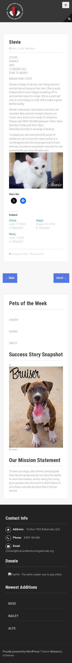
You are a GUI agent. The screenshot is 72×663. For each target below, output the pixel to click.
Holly (61, 277)
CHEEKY (13, 319)
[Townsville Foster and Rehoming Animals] (15, 10)
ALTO (12, 628)
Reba (10, 277)
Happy (39, 220)
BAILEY (13, 616)
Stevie (12, 220)
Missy (12, 234)
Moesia (54, 651)
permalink (38, 254)
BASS (12, 603)
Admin (31, 48)
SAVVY (13, 343)
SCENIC (13, 331)
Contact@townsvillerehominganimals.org (30, 550)
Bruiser (13, 449)
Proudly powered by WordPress (21, 651)
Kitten (26, 254)
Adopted (16, 254)
